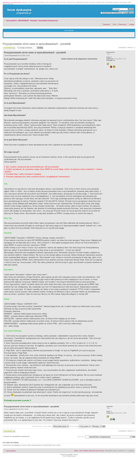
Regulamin (106, 24)
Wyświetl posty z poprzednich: (42, 426)
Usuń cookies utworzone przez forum (91, 450)
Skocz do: (80, 436)
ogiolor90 (12, 409)
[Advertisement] (81, 77)
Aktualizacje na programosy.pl (12, 2)
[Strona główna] (19, 9)
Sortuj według (74, 426)
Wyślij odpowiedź (8, 47)
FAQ (114, 24)
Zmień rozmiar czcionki (132, 20)
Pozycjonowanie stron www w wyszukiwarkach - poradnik (37, 43)
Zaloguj (131, 24)
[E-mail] (107, 64)
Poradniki (33, 20)
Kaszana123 (13, 55)
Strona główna (11, 20)
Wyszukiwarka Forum (126, 11)
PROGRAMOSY (23, 20)
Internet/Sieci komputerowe (48, 20)
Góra (133, 402)
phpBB (70, 454)
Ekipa (76, 450)
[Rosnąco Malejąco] (99, 426)
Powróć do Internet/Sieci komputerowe (17, 436)
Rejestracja (122, 24)
